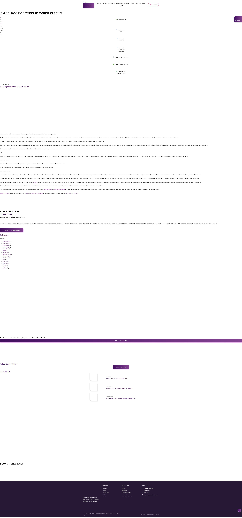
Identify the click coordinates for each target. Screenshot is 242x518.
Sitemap (107, 513)
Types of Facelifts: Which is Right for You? (116, 378)
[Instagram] (84, 506)
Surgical (105, 3)
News (4, 259)
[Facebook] (87, 506)
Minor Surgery (6, 257)
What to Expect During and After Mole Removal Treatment (120, 398)
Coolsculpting (6, 247)
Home (1, 17)
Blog (143, 3)
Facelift (4, 250)
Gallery (132, 3)
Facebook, (66, 193)
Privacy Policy (112, 513)
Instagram (76, 193)
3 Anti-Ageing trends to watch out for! (14, 87)
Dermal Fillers (6, 248)
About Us (99, 3)
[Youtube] (89, 506)
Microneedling (6, 256)
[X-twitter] (92, 506)
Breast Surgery (6, 245)
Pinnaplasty (5, 261)
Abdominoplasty (6, 241)
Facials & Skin (111, 3)
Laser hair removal (7, 254)
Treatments (5, 268)
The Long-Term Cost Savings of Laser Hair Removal (119, 388)
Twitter (70, 193)
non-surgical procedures (59, 189)
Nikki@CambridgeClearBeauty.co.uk (34, 193)
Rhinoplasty (5, 263)
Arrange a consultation (5, 193)
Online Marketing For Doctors (153, 514)
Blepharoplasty (6, 243)
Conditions (126, 3)
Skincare (4, 265)
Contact (121, 5)
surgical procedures (47, 189)
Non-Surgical (119, 3)
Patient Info (138, 3)
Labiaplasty (5, 252)
